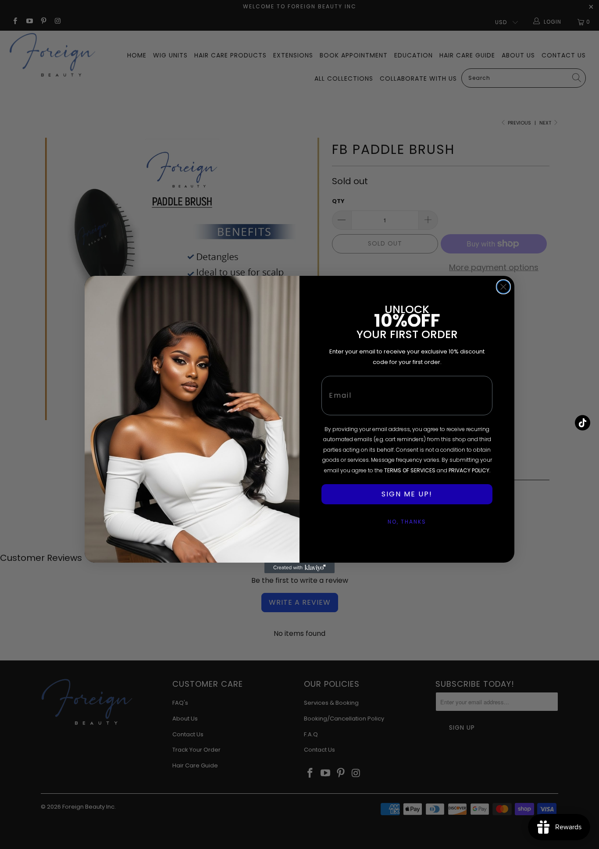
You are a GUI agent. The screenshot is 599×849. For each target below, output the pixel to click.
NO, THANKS (407, 521)
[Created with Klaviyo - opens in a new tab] (299, 568)
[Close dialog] (503, 286)
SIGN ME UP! (407, 494)
